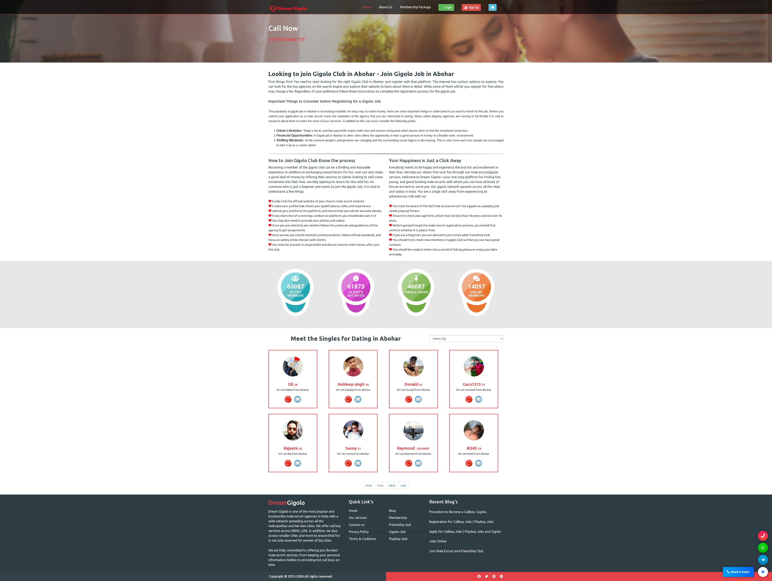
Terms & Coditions (362, 539)
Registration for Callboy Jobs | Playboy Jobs (461, 521)
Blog (392, 510)
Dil (293, 384)
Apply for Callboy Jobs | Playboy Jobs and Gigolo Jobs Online (465, 536)
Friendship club (400, 524)
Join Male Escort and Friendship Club (456, 551)
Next (392, 485)
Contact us (357, 524)
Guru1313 (474, 384)
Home (366, 7)
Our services (358, 517)
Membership (398, 517)
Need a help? (740, 572)
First (369, 485)
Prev (380, 485)
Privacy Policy (359, 532)
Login (448, 7)
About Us (385, 7)
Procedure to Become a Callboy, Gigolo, (458, 512)
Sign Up (473, 7)
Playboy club (398, 539)
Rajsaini (293, 448)
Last (403, 485)
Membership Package (415, 7)
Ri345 (474, 448)
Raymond (413, 448)
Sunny (353, 448)
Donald (413, 384)
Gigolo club (397, 532)
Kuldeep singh (353, 384)
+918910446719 (286, 39)
